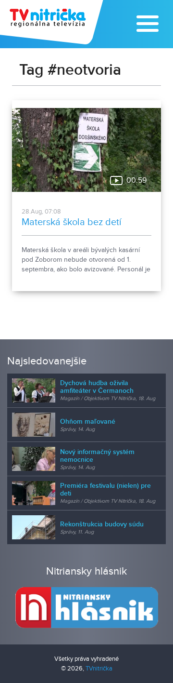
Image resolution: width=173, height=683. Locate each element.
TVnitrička (99, 668)
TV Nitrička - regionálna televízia (52, 22)
